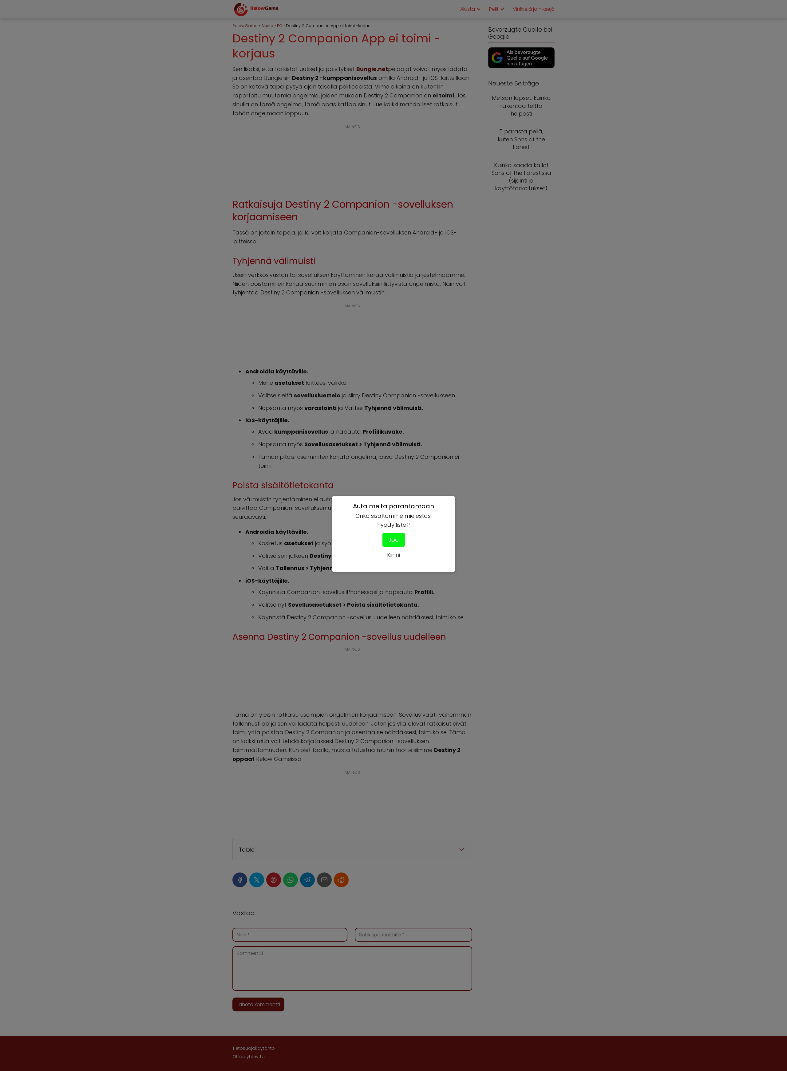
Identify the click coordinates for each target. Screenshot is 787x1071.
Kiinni (393, 555)
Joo (394, 540)
